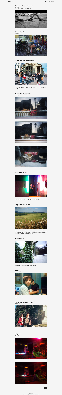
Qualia (9, 1)
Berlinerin (18, 32)
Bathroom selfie (20, 172)
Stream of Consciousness (24, 6)
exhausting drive (21, 233)
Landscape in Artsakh (22, 204)
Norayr (17, 270)
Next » (46, 388)
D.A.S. (17, 334)
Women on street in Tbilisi (24, 302)
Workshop (18, 238)
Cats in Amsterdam (21, 94)
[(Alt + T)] (12, 1)
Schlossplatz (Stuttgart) (23, 60)
